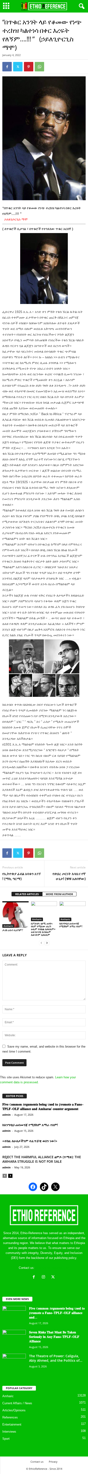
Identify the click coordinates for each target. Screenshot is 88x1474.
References (10, 1417)
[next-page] (47, 942)
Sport (6, 1438)
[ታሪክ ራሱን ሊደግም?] (15, 914)
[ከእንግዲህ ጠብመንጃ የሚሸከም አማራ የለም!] (72, 911)
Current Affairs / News (17, 1403)
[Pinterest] (28, 66)
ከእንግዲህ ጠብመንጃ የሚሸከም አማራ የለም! (70, 925)
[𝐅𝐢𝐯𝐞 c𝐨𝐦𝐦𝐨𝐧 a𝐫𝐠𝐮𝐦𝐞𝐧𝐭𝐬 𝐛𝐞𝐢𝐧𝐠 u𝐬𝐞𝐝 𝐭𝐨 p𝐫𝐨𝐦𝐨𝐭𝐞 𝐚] (14, 1315)
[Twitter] (18, 66)
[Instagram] (44, 1277)
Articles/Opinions (14, 1410)
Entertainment (11, 1424)
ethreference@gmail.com (52, 1268)
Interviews (9, 1431)
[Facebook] (7, 66)
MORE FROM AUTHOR (59, 894)
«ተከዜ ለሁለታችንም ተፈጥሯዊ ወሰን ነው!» (29, 1141)
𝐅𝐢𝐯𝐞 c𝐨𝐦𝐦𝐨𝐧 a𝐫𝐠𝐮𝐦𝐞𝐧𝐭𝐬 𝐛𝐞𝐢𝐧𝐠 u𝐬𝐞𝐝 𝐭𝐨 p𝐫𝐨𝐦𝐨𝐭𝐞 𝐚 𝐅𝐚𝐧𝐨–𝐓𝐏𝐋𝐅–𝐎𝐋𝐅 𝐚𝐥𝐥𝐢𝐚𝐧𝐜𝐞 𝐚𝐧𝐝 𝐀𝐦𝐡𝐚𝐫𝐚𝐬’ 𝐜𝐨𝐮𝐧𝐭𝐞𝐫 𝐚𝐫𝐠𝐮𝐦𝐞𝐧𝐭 (43, 1106)
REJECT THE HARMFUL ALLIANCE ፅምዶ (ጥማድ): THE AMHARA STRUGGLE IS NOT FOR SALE (41, 1159)
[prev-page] (41, 942)
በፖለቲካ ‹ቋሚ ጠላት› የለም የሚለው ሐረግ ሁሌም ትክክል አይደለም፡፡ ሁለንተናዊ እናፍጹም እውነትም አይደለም (43, 929)
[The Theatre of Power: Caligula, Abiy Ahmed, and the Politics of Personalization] (14, 1362)
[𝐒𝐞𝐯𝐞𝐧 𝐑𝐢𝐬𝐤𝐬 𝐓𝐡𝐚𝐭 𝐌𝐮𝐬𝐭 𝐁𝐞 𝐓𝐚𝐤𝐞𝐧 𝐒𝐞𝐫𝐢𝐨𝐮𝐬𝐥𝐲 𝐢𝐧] (14, 1339)
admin (6, 1114)
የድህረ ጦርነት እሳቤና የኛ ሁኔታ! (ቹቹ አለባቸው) (69, 876)
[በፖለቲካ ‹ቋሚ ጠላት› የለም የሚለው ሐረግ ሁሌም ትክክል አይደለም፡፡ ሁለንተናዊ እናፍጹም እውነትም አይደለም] (44, 911)
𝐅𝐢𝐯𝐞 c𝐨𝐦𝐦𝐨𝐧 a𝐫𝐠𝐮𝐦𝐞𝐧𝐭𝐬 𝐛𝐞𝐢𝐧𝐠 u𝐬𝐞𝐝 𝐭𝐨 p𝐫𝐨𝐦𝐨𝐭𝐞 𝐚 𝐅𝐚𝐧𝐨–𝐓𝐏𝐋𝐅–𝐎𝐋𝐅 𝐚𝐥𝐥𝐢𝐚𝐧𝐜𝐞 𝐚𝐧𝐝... (57, 1312)
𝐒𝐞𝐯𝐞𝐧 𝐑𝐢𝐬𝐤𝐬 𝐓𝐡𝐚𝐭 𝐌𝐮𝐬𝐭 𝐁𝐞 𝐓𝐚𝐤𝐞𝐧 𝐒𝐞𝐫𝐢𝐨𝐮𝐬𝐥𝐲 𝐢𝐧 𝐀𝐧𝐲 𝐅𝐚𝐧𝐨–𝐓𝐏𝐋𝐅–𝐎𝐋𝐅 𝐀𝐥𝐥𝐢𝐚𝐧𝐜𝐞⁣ (54, 1336)
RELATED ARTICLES (27, 894)
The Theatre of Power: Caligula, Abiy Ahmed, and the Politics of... (55, 1358)
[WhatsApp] (39, 66)
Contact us (37, 1461)
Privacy (53, 1461)
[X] (53, 1277)
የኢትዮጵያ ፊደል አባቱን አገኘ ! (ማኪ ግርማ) (21, 876)
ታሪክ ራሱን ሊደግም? (12, 930)
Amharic (8, 926)
